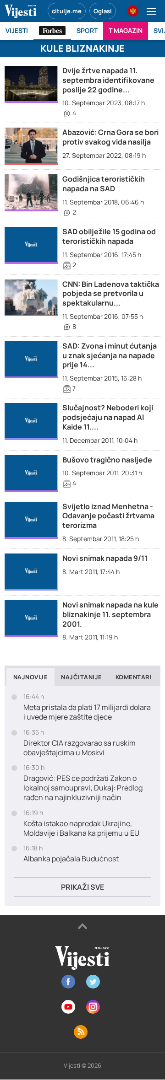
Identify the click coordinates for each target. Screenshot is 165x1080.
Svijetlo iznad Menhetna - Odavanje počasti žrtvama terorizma (108, 516)
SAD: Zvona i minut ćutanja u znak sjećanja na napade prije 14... (109, 355)
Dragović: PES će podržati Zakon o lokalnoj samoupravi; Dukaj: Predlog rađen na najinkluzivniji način (83, 788)
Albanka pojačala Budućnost (71, 859)
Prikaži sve (82, 887)
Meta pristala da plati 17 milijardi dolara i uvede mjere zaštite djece (87, 712)
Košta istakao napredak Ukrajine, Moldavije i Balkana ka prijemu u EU (81, 828)
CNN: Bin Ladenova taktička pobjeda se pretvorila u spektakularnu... (110, 293)
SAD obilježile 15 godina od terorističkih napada (109, 236)
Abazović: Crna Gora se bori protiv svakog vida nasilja (110, 137)
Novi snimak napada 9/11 (105, 558)
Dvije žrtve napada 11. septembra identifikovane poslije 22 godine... (108, 80)
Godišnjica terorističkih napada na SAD (103, 183)
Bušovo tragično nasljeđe (107, 460)
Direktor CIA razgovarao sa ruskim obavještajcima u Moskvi (79, 748)
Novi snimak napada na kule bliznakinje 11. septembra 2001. (110, 614)
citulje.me (67, 11)
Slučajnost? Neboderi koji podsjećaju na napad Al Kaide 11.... (107, 417)
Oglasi (103, 11)
